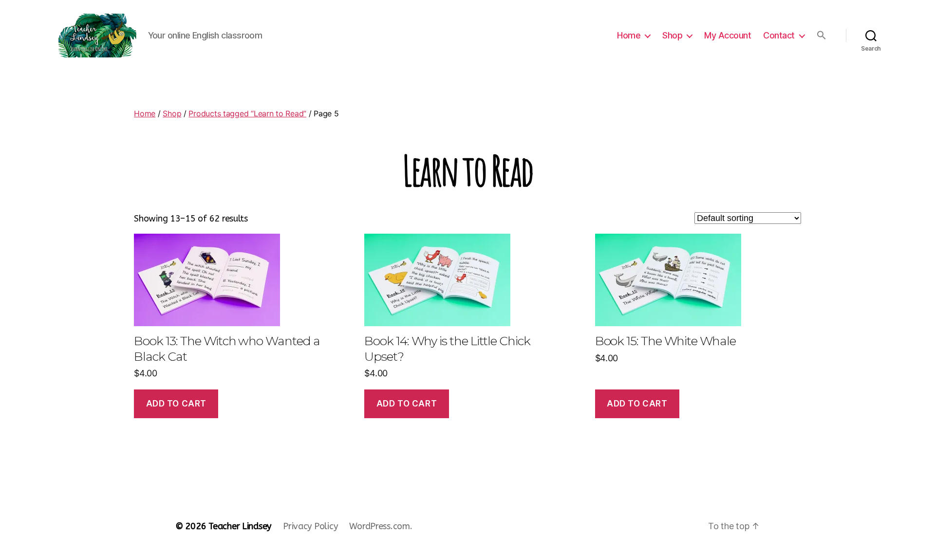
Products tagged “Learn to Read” (247, 113)
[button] (821, 35)
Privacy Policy (310, 526)
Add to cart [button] (176, 403)
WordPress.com (379, 526)
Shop (672, 35)
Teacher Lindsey (239, 526)
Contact (779, 35)
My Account (727, 35)
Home (628, 35)
